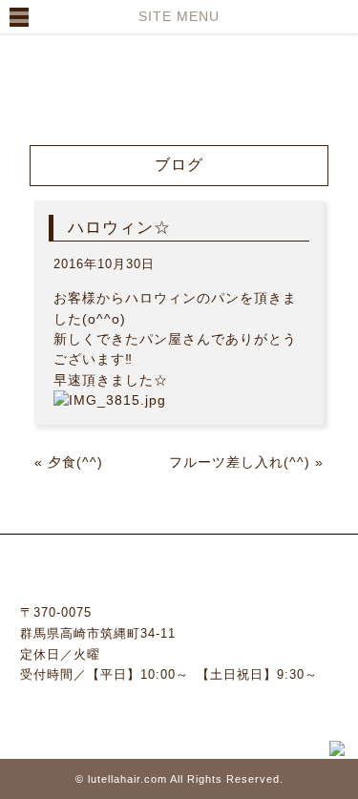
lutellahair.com (127, 779)
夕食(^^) (75, 462)
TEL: (179, 708)
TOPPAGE (110, 50)
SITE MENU (179, 16)
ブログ (69, 94)
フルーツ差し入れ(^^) (239, 462)
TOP (23, 94)
